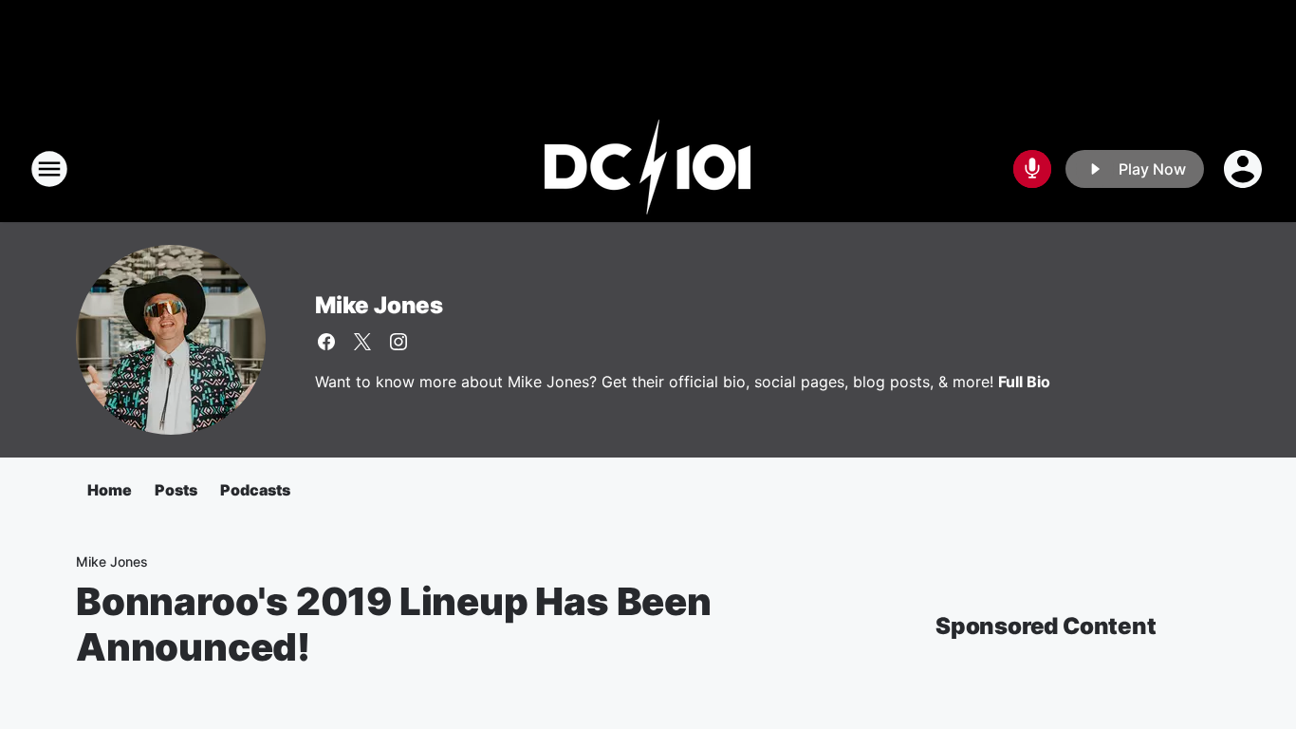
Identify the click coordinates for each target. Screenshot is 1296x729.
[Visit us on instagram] (398, 341)
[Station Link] (648, 169)
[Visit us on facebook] (326, 341)
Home (109, 489)
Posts (176, 489)
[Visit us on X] (362, 341)
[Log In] (1245, 169)
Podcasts (255, 489)
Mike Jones (379, 305)
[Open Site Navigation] (49, 169)
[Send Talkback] (1032, 169)
